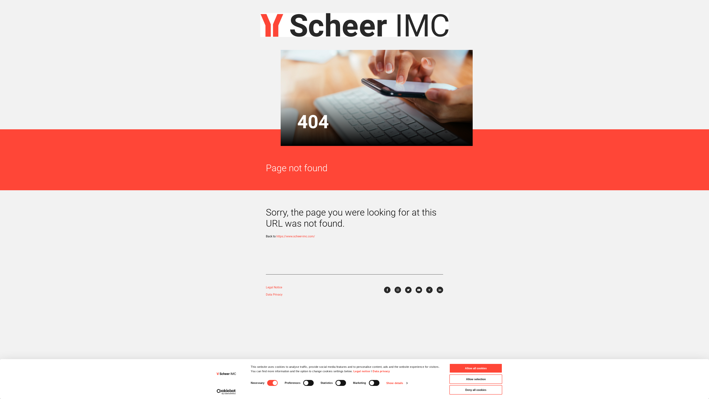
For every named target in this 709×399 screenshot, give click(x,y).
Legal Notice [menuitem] (274, 287)
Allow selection (476, 379)
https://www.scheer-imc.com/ (295, 236)
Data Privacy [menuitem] (274, 294)
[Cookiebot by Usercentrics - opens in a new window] (226, 392)
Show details (394, 383)
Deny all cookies (475, 389)
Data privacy (381, 371)
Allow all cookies (476, 368)
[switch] (308, 383)
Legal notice (361, 371)
